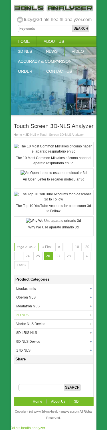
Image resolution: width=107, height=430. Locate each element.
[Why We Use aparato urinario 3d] (53, 221)
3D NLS (25, 51)
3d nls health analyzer (28, 428)
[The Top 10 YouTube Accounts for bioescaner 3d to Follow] (53, 199)
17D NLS (23, 350)
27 (58, 256)
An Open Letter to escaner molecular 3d (53, 179)
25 (38, 256)
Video (78, 51)
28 (69, 256)
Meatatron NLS (28, 306)
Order (25, 71)
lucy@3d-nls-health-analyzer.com (58, 19)
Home (24, 41)
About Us (54, 41)
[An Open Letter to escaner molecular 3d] (54, 173)
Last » (21, 265)
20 (87, 247)
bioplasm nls (26, 289)
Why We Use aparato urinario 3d (53, 227)
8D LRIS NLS (26, 333)
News (52, 51)
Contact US (59, 71)
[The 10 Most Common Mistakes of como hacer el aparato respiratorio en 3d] (53, 151)
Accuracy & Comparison (45, 61)
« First (47, 247)
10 (77, 247)
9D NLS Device (28, 342)
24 (28, 256)
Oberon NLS (26, 297)
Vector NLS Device (30, 324)
